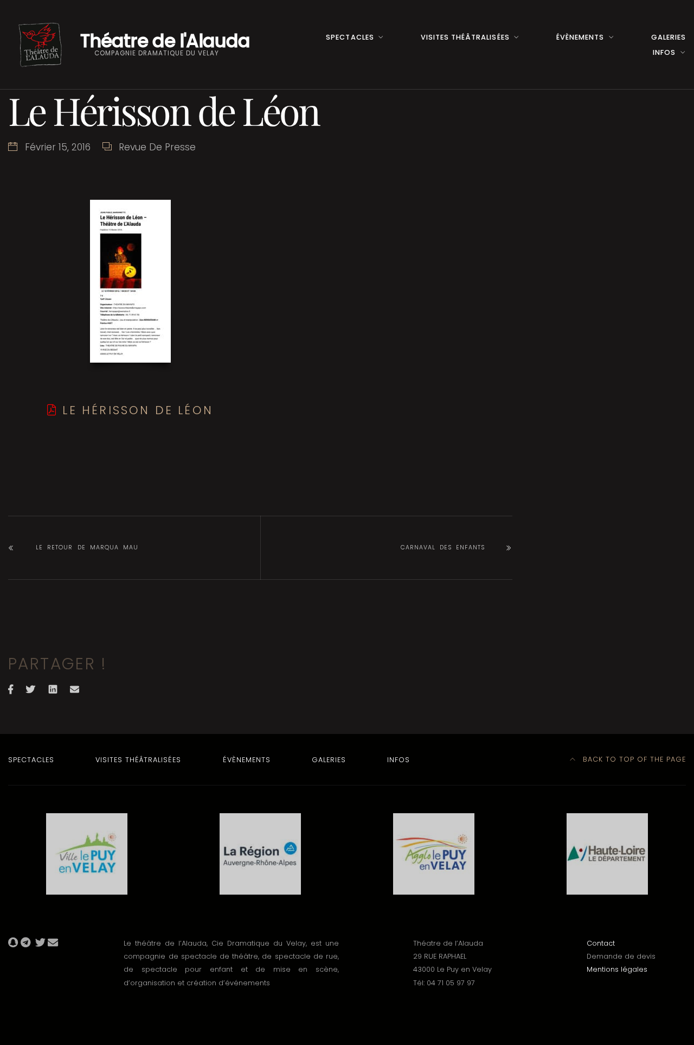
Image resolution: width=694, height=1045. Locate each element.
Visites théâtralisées (465, 37)
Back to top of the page (633, 759)
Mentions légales (617, 969)
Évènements (580, 37)
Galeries (668, 37)
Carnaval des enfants (443, 547)
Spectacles (350, 37)
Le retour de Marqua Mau (87, 547)
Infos (664, 52)
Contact (601, 943)
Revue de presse (157, 147)
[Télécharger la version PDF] (52, 410)
